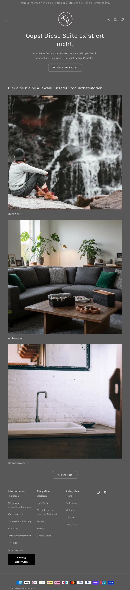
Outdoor (13, 214)
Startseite (42, 495)
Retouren (13, 542)
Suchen (41, 521)
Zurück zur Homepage (65, 67)
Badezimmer (17, 463)
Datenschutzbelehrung (20, 521)
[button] (6, 19)
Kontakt (41, 528)
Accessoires (72, 524)
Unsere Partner (44, 535)
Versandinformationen (19, 535)
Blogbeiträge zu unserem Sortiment (47, 512)
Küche (69, 495)
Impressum (14, 495)
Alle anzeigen (65, 474)
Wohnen (13, 338)
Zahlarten (13, 528)
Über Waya (42, 503)
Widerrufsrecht (15, 514)
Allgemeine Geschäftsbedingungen (20, 505)
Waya (16, 588)
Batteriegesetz (15, 549)
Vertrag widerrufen (21, 559)
